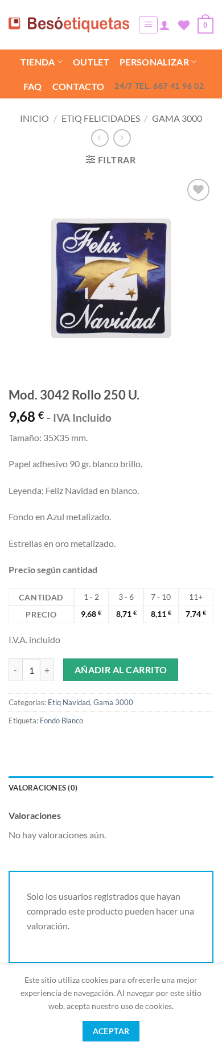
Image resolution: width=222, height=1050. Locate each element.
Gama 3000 (177, 118)
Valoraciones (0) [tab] (43, 787)
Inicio (34, 118)
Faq (32, 86)
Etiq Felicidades (100, 118)
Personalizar (154, 61)
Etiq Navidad (69, 702)
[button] (148, 25)
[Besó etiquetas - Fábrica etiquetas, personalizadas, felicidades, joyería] (69, 24)
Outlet (91, 61)
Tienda (37, 61)
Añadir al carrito (121, 670)
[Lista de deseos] (184, 25)
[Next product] (100, 138)
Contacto (78, 86)
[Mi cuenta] (164, 25)
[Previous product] (122, 138)
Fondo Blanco (61, 720)
